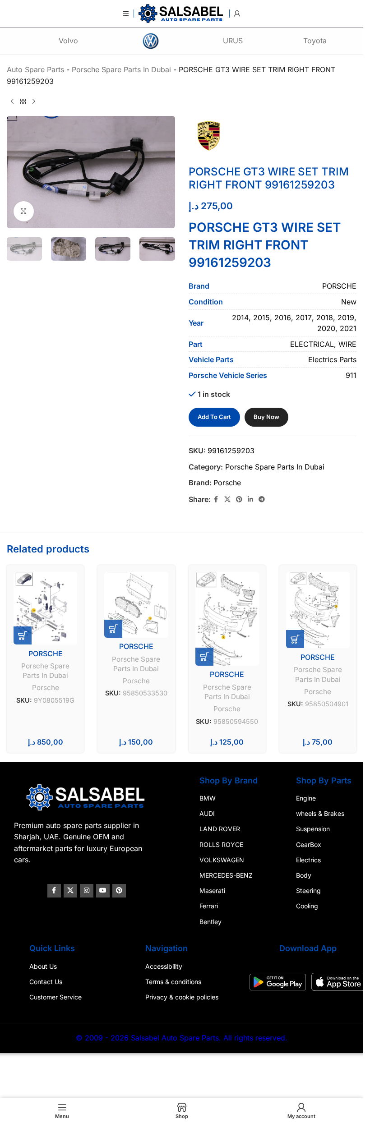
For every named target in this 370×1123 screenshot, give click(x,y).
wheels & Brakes (320, 813)
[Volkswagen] (151, 41)
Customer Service (55, 997)
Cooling (307, 906)
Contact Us (45, 981)
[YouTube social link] (103, 890)
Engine (306, 798)
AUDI (207, 813)
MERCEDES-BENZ (226, 875)
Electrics (308, 860)
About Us (43, 966)
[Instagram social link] (86, 890)
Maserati (212, 890)
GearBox (308, 844)
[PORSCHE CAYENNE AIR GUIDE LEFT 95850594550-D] (227, 619)
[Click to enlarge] (24, 211)
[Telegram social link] (262, 499)
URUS (233, 40)
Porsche (227, 482)
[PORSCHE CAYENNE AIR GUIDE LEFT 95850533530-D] (136, 605)
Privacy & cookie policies (181, 997)
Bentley (210, 921)
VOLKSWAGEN (221, 860)
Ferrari (208, 906)
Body (303, 875)
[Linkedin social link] (250, 499)
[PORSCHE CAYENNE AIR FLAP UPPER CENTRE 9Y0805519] (45, 608)
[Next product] (33, 101)
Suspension (313, 829)
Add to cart (214, 416)
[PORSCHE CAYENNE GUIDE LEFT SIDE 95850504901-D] (318, 610)
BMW (207, 798)
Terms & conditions (173, 981)
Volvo (68, 40)
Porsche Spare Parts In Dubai (274, 466)
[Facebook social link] (216, 499)
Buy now (266, 416)
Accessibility (163, 966)
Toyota (315, 40)
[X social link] (227, 499)
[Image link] (86, 796)
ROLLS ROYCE (221, 844)
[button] (23, 635)
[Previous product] (12, 101)
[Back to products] (23, 101)
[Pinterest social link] (239, 499)
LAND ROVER (219, 829)
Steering (308, 890)
